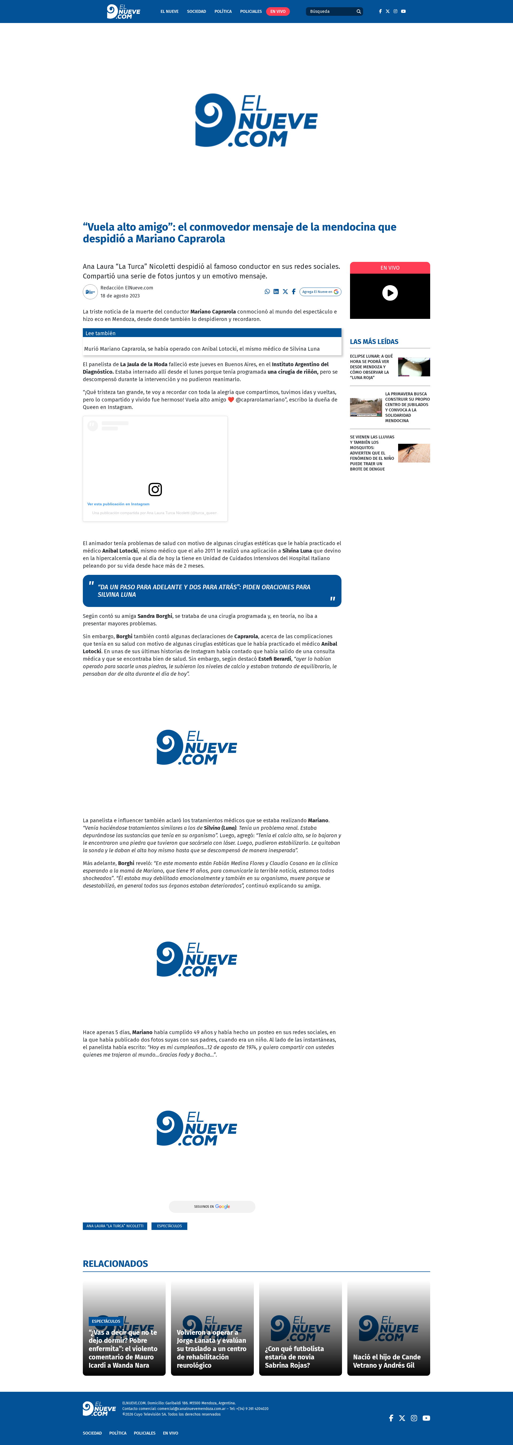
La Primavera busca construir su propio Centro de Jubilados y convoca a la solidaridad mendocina (407, 407)
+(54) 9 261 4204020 (252, 1408)
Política (223, 11)
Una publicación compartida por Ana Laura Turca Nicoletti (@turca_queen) (155, 513)
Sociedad (196, 11)
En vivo (278, 11)
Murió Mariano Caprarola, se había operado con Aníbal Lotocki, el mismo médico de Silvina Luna (202, 349)
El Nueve (169, 11)
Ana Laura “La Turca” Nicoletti (115, 1226)
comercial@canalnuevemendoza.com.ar (191, 1408)
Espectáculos (169, 1226)
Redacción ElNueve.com (126, 288)
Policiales (251, 11)
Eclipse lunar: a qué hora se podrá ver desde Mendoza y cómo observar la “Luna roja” (371, 367)
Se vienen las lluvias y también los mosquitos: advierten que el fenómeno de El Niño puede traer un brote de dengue (372, 453)
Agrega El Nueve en (317, 292)
